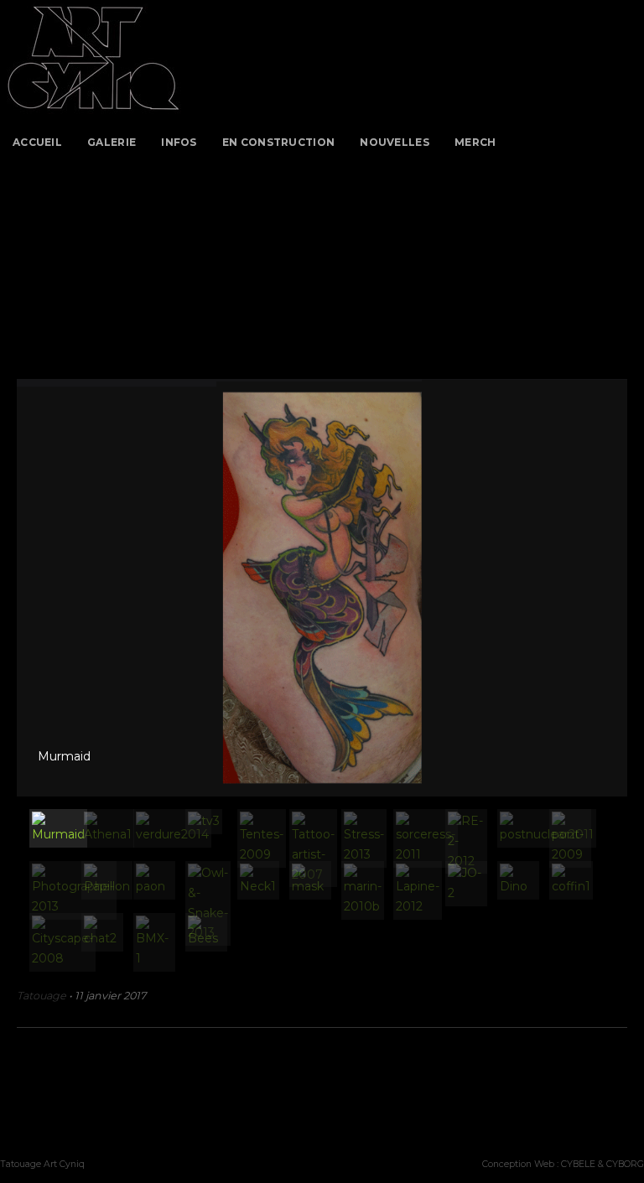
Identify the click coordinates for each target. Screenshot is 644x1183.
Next (610, 575)
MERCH (475, 142)
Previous (33, 575)
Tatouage (41, 995)
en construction (278, 142)
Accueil (37, 142)
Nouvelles (394, 142)
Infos (179, 142)
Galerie (111, 142)
